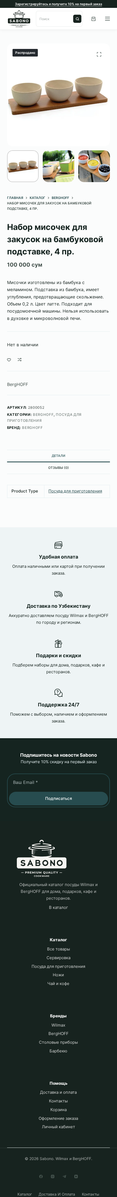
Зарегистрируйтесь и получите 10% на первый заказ (58, 4)
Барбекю (58, 1050)
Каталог (24, 1194)
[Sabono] (41, 858)
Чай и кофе (58, 983)
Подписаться (58, 798)
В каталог (58, 907)
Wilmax (58, 1025)
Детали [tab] (58, 456)
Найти (77, 19)
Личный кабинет (58, 1126)
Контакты (58, 1101)
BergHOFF (17, 384)
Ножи (58, 974)
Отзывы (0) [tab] (58, 468)
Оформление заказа (58, 1118)
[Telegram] (64, 1176)
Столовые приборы (58, 1042)
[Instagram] (52, 1176)
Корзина (58, 1109)
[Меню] (107, 18)
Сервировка (58, 957)
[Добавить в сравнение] (19, 359)
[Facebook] (41, 1176)
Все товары (58, 949)
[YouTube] (76, 1176)
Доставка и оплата (58, 1092)
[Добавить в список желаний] (9, 359)
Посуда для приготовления (75, 491)
